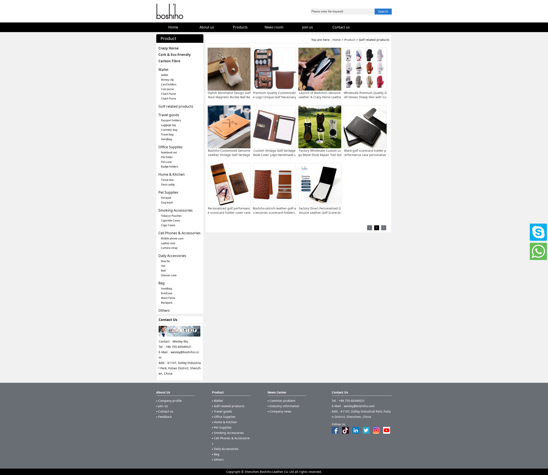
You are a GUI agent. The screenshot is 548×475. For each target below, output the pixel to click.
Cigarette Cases (170, 220)
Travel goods (168, 115)
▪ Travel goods (222, 411)
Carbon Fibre (169, 61)
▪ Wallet (217, 401)
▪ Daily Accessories (225, 449)
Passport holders (171, 120)
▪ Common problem (281, 401)
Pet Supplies (168, 192)
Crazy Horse (168, 48)
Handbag (166, 139)
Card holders (168, 84)
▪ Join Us (162, 406)
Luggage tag (168, 125)
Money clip (167, 80)
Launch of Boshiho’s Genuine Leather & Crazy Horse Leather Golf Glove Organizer (320, 97)
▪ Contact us (164, 411)
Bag (161, 283)
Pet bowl (166, 198)
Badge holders (169, 166)
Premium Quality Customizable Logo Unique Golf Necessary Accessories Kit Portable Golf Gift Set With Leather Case (274, 99)
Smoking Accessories (175, 210)
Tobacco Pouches (171, 216)
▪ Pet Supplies (222, 427)
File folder (167, 157)
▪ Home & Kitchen (224, 422)
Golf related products (175, 106)
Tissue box (167, 180)
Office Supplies (170, 147)
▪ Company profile (169, 401)
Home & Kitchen (171, 174)
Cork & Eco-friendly (174, 54)
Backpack (166, 302)
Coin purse (167, 89)
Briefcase (166, 293)
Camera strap (169, 248)
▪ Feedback (164, 417)
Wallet (163, 69)
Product (349, 40)
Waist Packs (168, 298)
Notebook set (169, 152)
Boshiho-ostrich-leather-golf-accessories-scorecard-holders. (274, 210)
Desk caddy (168, 184)
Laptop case (168, 243)
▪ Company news (279, 411)
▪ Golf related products (228, 406)
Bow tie (165, 261)
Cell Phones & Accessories (179, 233)
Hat (163, 266)
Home (336, 40)
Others (164, 310)
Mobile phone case (172, 238)
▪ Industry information (283, 406)
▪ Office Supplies (223, 417)
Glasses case (169, 275)
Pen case (166, 162)
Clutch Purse (168, 94)
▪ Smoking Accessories (228, 433)
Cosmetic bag (169, 130)
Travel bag (167, 134)
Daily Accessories (172, 255)
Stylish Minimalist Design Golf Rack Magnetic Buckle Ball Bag (229, 97)
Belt (163, 270)
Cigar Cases (168, 225)
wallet (164, 75)
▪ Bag (215, 454)
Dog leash (167, 202)
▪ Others (218, 459)
